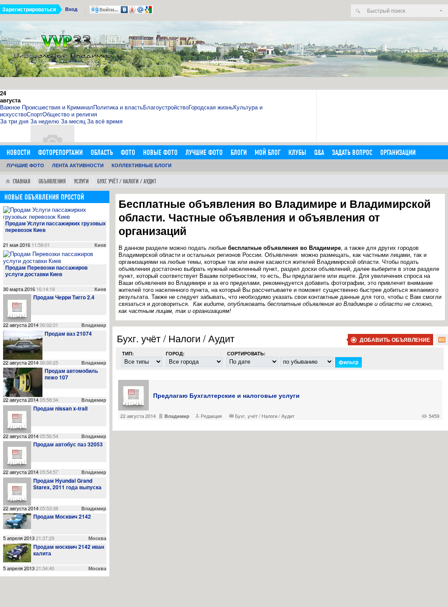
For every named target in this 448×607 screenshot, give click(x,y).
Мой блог (267, 152)
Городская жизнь (211, 107)
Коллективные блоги (142, 165)
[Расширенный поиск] (441, 10)
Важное (10, 107)
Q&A (319, 152)
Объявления (52, 181)
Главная (21, 181)
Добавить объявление (395, 340)
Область (102, 152)
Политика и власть (118, 107)
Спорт (34, 114)
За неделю (44, 121)
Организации (398, 152)
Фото (128, 152)
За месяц (73, 121)
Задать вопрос (352, 152)
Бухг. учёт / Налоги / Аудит (264, 415)
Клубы (297, 152)
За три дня (14, 121)
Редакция (211, 415)
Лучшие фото (204, 152)
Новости (18, 152)
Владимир (176, 416)
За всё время (104, 121)
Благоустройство (166, 107)
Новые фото (160, 152)
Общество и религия (69, 114)
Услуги (81, 181)
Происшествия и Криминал (57, 107)
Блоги (239, 152)
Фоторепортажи (60, 152)
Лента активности (78, 165)
